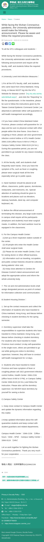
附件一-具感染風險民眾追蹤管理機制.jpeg (15, 477)
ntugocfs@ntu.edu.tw (19, 505)
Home (4, 19)
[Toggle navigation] (4, 12)
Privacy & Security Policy (10, 494)
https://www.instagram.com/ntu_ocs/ (17, 523)
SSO (23, 494)
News (10, 19)
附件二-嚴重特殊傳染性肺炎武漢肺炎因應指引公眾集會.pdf (20, 480)
